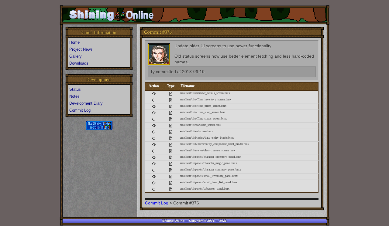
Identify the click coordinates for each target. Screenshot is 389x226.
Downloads (78, 63)
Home (74, 42)
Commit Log (156, 203)
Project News (81, 49)
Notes (74, 96)
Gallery (75, 56)
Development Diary (86, 103)
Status (75, 89)
